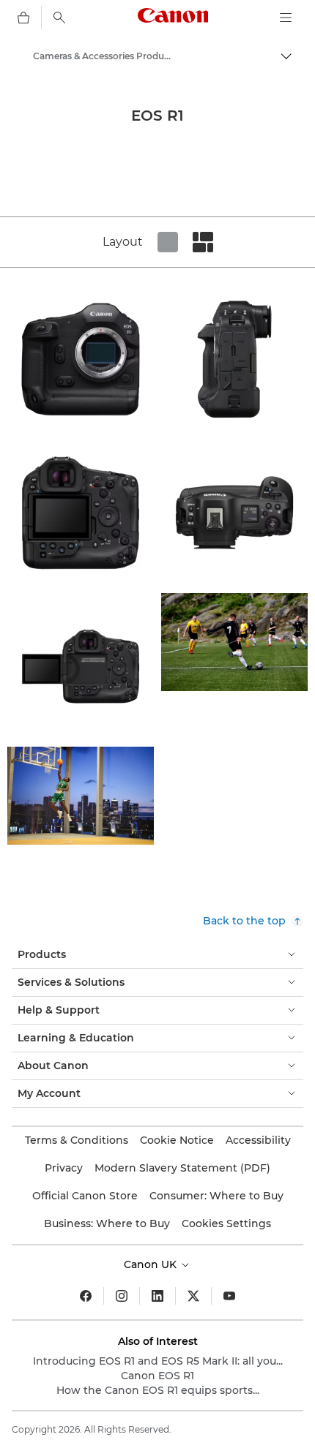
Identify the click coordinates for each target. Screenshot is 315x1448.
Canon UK (151, 1264)
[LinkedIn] (157, 1296)
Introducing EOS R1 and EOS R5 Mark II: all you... (158, 1361)
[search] (59, 17)
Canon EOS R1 (157, 1375)
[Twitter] (193, 1296)
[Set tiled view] (168, 242)
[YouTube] (229, 1296)
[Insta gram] (121, 1296)
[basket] (23, 17)
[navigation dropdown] (285, 17)
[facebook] (86, 1296)
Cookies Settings (226, 1223)
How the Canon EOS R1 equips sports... (157, 1390)
